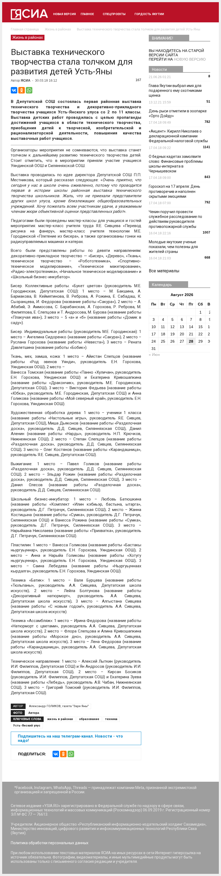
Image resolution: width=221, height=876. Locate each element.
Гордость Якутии (149, 14)
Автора (33, 712)
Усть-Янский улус (26, 725)
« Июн (154, 354)
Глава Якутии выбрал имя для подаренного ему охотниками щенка (175, 91)
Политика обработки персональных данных (49, 843)
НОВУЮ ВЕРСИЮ (190, 59)
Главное (87, 14)
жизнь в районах (60, 719)
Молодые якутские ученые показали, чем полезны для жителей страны (173, 247)
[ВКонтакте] (14, 90)
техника (111, 719)
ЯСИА (25, 80)
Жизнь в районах (27, 37)
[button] (203, 14)
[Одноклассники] (21, 90)
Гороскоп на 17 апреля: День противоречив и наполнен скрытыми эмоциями (174, 191)
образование (89, 719)
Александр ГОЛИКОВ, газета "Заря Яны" (59, 706)
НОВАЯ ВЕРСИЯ (64, 14)
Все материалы (164, 270)
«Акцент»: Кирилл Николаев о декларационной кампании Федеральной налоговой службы (178, 136)
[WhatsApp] (29, 90)
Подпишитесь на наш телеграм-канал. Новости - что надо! (70, 738)
